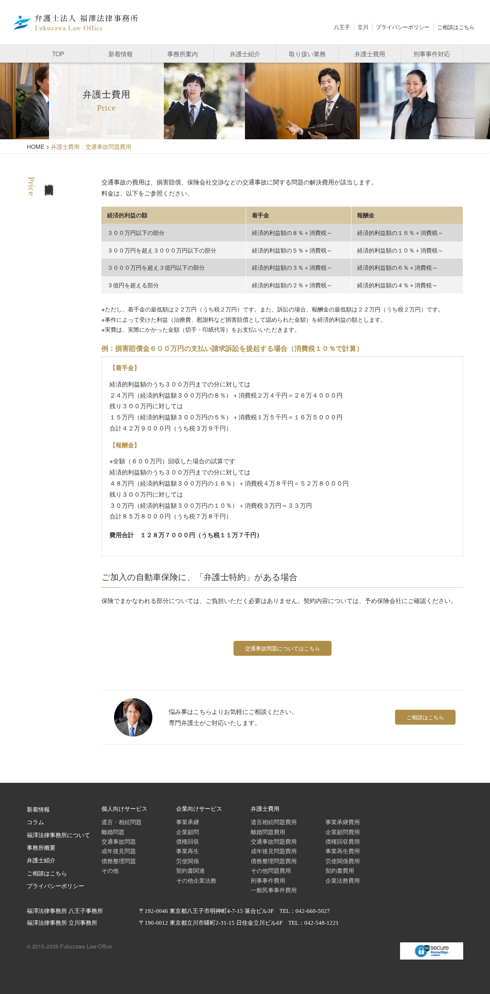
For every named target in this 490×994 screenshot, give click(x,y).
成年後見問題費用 (274, 851)
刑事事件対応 (431, 53)
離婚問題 (112, 832)
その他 (110, 870)
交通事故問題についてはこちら (282, 648)
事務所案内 (182, 53)
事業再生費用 (342, 851)
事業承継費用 (342, 822)
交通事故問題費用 (274, 841)
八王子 (342, 27)
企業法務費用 (342, 880)
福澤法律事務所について (58, 835)
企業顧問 (187, 832)
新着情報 (120, 53)
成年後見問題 (118, 851)
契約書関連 (190, 870)
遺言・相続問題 (121, 822)
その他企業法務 (196, 880)
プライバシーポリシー (403, 27)
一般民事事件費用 (274, 890)
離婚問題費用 (268, 832)
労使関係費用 (342, 861)
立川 (363, 27)
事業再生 (187, 851)
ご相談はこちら (456, 27)
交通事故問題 (118, 841)
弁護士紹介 (245, 53)
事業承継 (187, 822)
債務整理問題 (118, 861)
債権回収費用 (342, 841)
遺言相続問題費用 (274, 822)
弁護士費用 (369, 53)
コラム (35, 822)
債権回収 (187, 841)
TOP (58, 53)
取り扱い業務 (307, 53)
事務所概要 (41, 848)
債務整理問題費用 (274, 861)
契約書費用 (339, 870)
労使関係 (187, 861)
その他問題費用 (271, 870)
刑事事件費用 (268, 880)
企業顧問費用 (342, 832)
